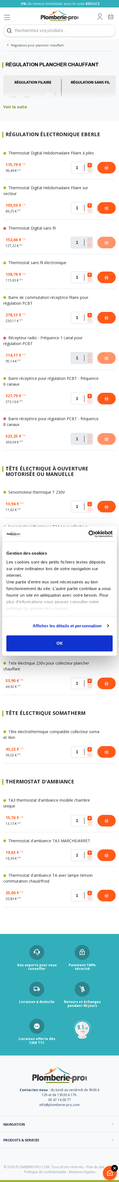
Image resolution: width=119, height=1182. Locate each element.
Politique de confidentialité (45, 1172)
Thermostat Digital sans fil (31, 228)
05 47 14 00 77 (59, 1099)
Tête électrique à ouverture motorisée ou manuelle (47, 471)
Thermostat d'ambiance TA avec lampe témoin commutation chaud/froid (48, 878)
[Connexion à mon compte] (100, 16)
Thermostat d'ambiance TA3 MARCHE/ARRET (48, 840)
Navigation (14, 1124)
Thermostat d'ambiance (40, 782)
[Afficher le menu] (7, 17)
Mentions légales (82, 1172)
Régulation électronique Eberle (53, 135)
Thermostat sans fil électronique (36, 262)
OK (59, 643)
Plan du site (95, 1167)
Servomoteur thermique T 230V (36, 492)
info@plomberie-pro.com (59, 1104)
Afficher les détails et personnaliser (67, 625)
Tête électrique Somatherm (46, 713)
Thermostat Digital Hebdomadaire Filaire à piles (50, 153)
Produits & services (21, 1140)
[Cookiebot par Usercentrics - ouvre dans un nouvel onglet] (88, 534)
